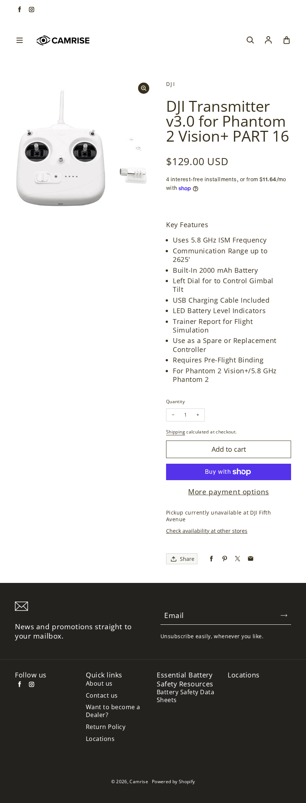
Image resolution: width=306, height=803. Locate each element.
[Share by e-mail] (250, 558)
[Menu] (19, 40)
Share (187, 558)
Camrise (138, 781)
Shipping (175, 432)
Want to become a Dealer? (113, 711)
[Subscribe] (284, 615)
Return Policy (105, 727)
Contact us (102, 695)
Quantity (175, 401)
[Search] (250, 40)
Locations (100, 739)
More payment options (228, 492)
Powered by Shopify (173, 781)
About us (99, 684)
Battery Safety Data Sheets (185, 696)
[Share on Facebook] (211, 558)
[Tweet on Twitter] (237, 558)
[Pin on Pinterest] (224, 558)
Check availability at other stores (206, 530)
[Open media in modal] (143, 88)
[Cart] (286, 40)
